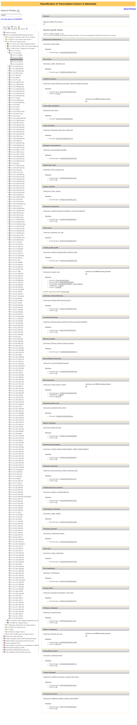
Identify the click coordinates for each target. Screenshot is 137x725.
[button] (18, 11)
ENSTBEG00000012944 (68, 685)
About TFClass (130, 9)
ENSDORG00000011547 (68, 178)
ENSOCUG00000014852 (68, 522)
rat (62, 33)
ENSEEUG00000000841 (68, 219)
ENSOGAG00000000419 (68, 542)
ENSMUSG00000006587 (68, 393)
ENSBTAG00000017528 (68, 72)
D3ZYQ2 (58, 644)
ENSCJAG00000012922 (68, 92)
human (51, 33)
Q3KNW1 (58, 287)
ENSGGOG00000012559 (68, 261)
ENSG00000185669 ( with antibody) (70, 284)
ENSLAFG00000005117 (68, 330)
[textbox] (11, 15)
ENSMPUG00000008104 (64, 416)
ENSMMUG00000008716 (68, 352)
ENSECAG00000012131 (68, 199)
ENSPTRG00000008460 (68, 581)
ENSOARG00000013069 (68, 561)
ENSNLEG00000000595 (68, 457)
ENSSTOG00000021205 (68, 309)
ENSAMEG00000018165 (68, 52)
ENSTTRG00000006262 (68, 707)
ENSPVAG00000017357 (68, 621)
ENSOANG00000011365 (68, 500)
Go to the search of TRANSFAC (11, 19)
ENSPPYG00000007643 (68, 601)
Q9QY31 (58, 396)
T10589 (60, 395)
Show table (65, 292)
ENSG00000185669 (62, 280)
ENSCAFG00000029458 (64, 119)
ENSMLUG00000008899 (68, 436)
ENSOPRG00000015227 (68, 479)
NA (56, 180)
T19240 (60, 286)
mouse (57, 33)
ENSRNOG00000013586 (68, 642)
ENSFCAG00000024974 (68, 241)
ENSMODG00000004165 (68, 371)
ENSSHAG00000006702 (68, 664)
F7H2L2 (58, 93)
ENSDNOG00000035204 (68, 158)
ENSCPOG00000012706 (64, 138)
